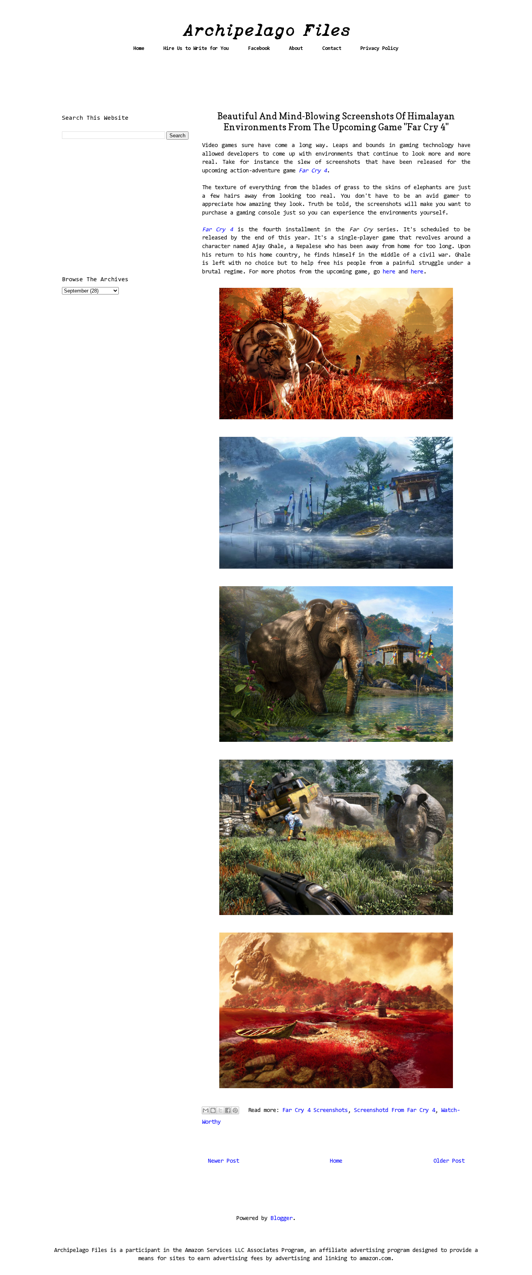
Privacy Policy (379, 48)
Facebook (259, 48)
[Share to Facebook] (228, 1110)
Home (138, 48)
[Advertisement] (266, 84)
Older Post (449, 1161)
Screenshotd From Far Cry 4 (394, 1111)
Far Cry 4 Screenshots (315, 1111)
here (390, 272)
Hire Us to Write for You (196, 48)
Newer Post (223, 1161)
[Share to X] (220, 1110)
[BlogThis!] (213, 1110)
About (296, 48)
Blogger (281, 1219)
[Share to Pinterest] (235, 1110)
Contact (331, 48)
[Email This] (206, 1110)
